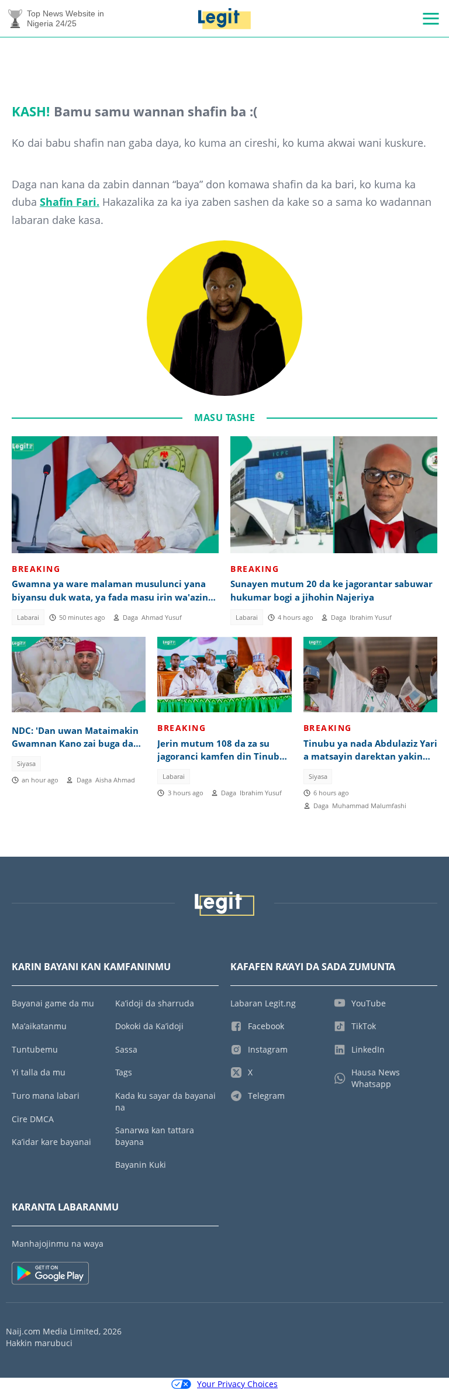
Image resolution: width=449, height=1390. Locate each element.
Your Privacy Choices (237, 1383)
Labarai (28, 617)
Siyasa (26, 764)
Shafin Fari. (69, 202)
